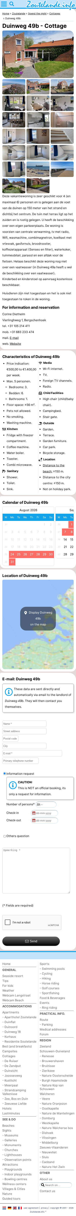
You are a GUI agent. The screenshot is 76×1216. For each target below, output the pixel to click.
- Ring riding (48, 1007)
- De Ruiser (10, 1061)
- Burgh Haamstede (53, 1080)
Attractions (10, 1164)
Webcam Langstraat (16, 995)
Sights (6, 1130)
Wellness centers (14, 1184)
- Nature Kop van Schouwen (52, 1087)
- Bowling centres (14, 1179)
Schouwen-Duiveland (55, 1051)
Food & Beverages (52, 998)
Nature (7, 1194)
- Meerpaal (10, 1085)
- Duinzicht (10, 1071)
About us (46, 1179)
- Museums (10, 1135)
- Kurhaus (9, 1036)
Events (44, 1003)
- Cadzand (47, 1162)
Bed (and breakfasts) (17, 1046)
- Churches (10, 1150)
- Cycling (46, 973)
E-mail (14, 338)
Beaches (8, 1125)
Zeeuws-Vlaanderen (54, 1147)
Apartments (10, 1012)
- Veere (45, 1099)
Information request (20, 773)
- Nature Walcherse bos (56, 1128)
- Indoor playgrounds (17, 1174)
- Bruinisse (47, 1066)
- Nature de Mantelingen (57, 1113)
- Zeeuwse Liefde (14, 1103)
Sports (44, 964)
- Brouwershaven (52, 1061)
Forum (44, 1034)
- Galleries (9, 1140)
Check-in (13, 813)
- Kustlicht (9, 1080)
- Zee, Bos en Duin (15, 1099)
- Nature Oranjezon (53, 1103)
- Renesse (47, 1056)
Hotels (6, 1108)
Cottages (8, 1056)
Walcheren (47, 1094)
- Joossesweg (12, 1075)
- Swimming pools (52, 969)
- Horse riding (49, 983)
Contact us (47, 1191)
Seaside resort (12, 976)
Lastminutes (11, 1113)
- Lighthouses (12, 1155)
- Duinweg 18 (11, 1032)
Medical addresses (53, 1029)
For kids (7, 985)
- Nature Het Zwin (52, 1167)
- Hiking (45, 978)
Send (33, 941)
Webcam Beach (13, 1000)
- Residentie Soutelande (19, 1041)
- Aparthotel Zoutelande (19, 1017)
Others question (17, 836)
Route (44, 1020)
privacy (44, 1208)
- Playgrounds (12, 1169)
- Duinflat (9, 1022)
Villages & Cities (13, 1189)
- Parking (46, 1024)
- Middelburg (49, 1142)
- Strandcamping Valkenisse (14, 1092)
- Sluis (44, 1157)
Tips (5, 981)
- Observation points (16, 1159)
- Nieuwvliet (48, 1152)
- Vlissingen (48, 1138)
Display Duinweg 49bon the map (40, 618)
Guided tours (11, 1198)
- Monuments (11, 1145)
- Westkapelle (49, 1123)
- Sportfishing (49, 993)
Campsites (9, 1051)
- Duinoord (9, 1027)
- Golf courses (49, 988)
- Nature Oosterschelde (56, 1075)
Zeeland (45, 1046)
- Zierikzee (47, 1071)
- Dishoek (46, 1133)
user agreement (31, 1208)
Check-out (14, 820)
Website (15, 344)
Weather (8, 990)
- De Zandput (11, 1066)
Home (6, 964)
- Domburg (47, 1118)
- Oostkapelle (49, 1108)
